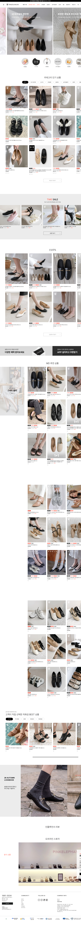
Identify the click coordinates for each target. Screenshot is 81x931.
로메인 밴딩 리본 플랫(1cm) (52, 661)
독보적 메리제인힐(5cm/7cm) (33, 512)
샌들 (63, 4)
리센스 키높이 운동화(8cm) (58, 110)
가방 (78, 4)
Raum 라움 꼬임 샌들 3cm (32, 460)
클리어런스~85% (32, 4)
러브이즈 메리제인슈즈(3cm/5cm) (53, 694)
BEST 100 (25, 4)
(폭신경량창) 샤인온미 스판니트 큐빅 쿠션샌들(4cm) (38, 747)
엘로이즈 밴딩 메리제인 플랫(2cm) (53, 544)
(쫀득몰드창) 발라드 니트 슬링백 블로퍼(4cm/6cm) (15, 110)
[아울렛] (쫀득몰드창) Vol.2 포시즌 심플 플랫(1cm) (15, 747)
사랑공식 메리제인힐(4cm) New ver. (54, 427)
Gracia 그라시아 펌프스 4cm (33, 427)
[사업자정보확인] (68, 905)
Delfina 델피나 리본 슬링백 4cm (33, 577)
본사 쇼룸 (7, 855)
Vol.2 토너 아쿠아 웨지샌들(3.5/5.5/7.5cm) (13, 140)
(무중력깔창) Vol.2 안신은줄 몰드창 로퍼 (60, 140)
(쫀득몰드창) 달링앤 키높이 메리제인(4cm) (35, 661)
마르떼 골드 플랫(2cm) (71, 661)
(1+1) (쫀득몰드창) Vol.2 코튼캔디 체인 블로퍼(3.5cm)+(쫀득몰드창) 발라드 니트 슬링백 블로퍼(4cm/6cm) (40, 170)
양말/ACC (74, 4)
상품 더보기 (52, 233)
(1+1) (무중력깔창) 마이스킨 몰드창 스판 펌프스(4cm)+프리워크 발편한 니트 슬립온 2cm (55, 461)
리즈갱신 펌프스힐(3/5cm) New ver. (36, 324)
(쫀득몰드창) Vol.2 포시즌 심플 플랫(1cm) (36, 140)
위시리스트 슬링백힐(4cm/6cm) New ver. (60, 170)
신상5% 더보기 (52, 334)
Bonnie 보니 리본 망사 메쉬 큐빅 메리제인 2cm (55, 512)
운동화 (60, 4)
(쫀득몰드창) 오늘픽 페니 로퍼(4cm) (53, 628)
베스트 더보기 (52, 180)
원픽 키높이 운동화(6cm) (32, 694)
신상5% (38, 4)
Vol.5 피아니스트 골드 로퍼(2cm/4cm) (60, 324)
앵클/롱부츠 (68, 4)
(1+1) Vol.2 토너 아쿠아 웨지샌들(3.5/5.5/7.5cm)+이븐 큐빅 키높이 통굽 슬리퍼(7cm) (53, 227)
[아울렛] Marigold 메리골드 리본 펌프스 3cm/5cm (31, 226)
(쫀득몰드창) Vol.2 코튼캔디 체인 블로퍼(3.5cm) (62, 286)
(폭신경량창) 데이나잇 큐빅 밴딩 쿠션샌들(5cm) (61, 747)
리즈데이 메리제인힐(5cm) (32, 544)
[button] (26, 790)
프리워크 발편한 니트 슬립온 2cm (6, 226)
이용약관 (58, 900)
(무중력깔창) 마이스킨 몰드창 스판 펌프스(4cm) (37, 110)
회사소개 (58, 899)
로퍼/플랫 (43, 4)
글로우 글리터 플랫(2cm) (10, 170)
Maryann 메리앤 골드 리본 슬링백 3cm (74, 577)
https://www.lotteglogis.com (6, 909)
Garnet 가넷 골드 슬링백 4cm (52, 577)
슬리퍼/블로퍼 (54, 4)
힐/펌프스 (48, 4)
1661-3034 (7, 895)
